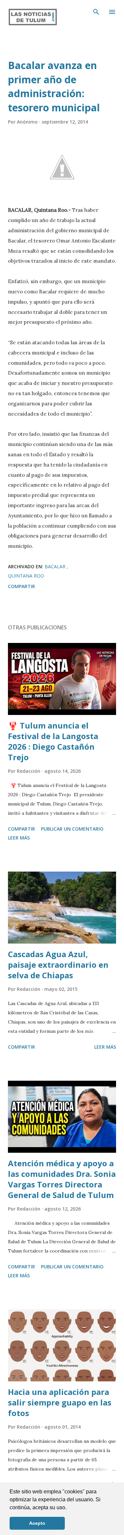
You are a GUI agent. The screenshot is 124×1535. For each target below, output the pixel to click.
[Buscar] (96, 12)
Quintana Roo (26, 576)
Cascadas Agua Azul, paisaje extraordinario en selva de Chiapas (58, 965)
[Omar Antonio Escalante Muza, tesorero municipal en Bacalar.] (62, 167)
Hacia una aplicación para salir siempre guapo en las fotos (59, 1402)
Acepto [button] (37, 1523)
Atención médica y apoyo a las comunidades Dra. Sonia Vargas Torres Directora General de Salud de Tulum (62, 1179)
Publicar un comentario (72, 829)
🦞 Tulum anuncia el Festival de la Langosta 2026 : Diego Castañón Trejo (53, 741)
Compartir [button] (21, 586)
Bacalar (56, 566)
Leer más (19, 838)
